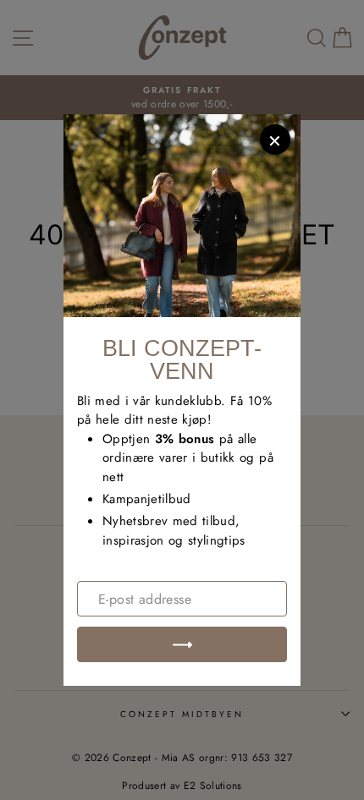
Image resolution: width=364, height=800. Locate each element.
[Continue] (182, 644)
